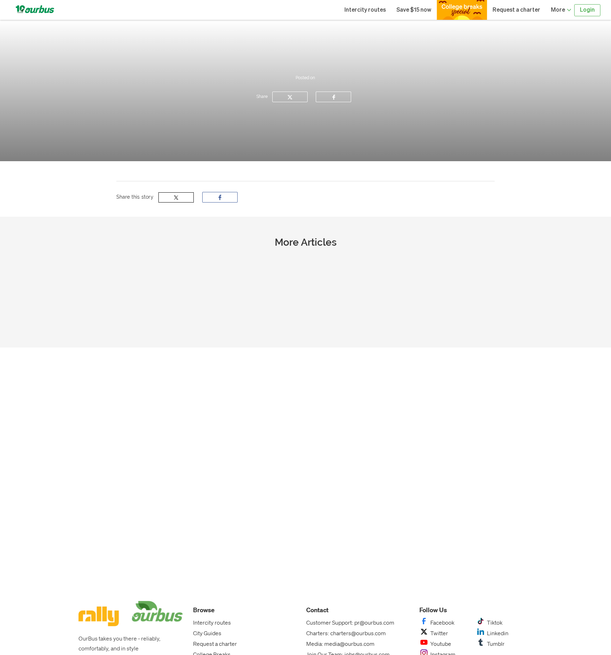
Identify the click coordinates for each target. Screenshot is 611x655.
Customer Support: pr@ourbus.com (350, 622)
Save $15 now (413, 10)
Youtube (440, 643)
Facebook (442, 622)
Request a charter (516, 10)
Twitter (439, 633)
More (558, 10)
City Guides (207, 633)
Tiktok (494, 622)
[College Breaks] (462, 10)
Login (587, 10)
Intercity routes (365, 10)
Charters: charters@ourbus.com (346, 633)
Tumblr (496, 643)
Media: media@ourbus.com (340, 643)
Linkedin (497, 633)
